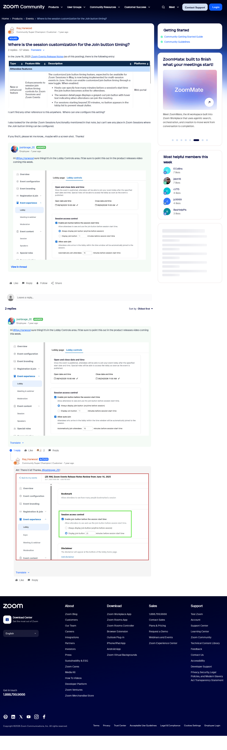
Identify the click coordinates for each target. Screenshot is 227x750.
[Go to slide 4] (185, 140)
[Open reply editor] (79, 297)
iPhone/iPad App (116, 643)
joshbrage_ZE (27, 147)
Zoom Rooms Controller (120, 625)
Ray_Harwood (24, 28)
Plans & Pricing (157, 625)
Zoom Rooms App (117, 619)
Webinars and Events (161, 637)
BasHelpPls (179, 209)
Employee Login (212, 725)
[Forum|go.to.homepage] (24, 7)
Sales (153, 606)
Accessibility (198, 660)
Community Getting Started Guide (183, 36)
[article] (79, 385)
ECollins (177, 168)
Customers (71, 619)
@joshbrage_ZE (51, 470)
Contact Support (195, 7)
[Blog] (5, 716)
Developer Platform (76, 684)
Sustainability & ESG (76, 660)
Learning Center (200, 631)
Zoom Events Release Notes (47, 56)
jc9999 (177, 199)
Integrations (72, 637)
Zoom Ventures (73, 689)
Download (114, 606)
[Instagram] (36, 716)
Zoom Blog (71, 614)
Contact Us (197, 654)
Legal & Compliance (170, 725)
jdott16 (177, 179)
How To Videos (73, 678)
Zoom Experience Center (163, 643)
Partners (70, 643)
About (69, 606)
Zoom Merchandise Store (79, 695)
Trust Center (120, 725)
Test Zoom (197, 614)
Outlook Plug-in (115, 637)
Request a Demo (158, 631)
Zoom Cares (72, 666)
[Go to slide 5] (190, 140)
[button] (38, 50)
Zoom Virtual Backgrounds (122, 654)
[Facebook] (44, 716)
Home (5, 18)
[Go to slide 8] (207, 140)
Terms (96, 725)
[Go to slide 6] (194, 140)
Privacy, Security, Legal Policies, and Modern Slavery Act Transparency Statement (207, 676)
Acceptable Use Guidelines (143, 725)
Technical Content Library (205, 643)
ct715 (176, 189)
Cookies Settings (192, 725)
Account (195, 619)
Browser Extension (117, 631)
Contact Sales (157, 619)
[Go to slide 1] (172, 140)
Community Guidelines (177, 41)
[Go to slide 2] (177, 140)
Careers (69, 631)
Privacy (106, 725)
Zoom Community (201, 637)
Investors (70, 649)
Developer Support (201, 666)
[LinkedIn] (13, 716)
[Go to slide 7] (200, 140)
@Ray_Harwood (25, 158)
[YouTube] (28, 716)
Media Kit (70, 672)
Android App (114, 649)
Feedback (196, 649)
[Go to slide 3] (181, 140)
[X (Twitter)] (21, 716)
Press (68, 654)
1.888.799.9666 (14, 694)
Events (30, 18)
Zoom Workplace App (119, 614)
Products (17, 18)
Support (197, 606)
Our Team (70, 625)
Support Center (199, 625)
